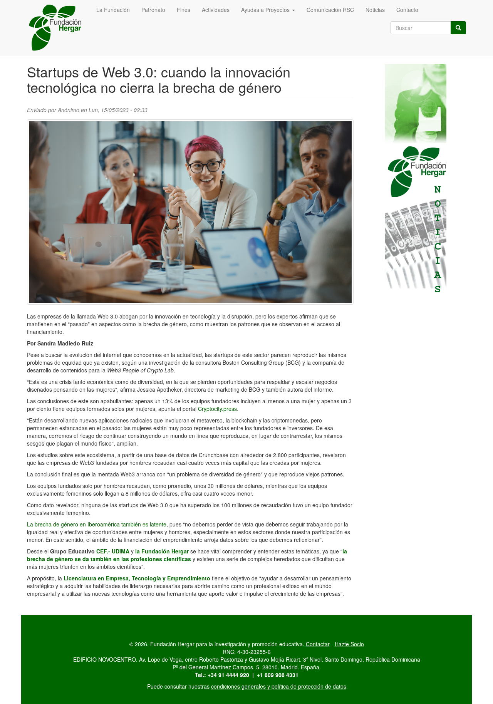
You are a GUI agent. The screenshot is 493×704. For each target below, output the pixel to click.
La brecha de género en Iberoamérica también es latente (96, 524)
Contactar (318, 644)
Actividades (216, 9)
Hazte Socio (349, 644)
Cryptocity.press (217, 408)
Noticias (375, 9)
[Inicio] (59, 28)
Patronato (153, 9)
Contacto (407, 9)
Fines (183, 9)
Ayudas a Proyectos (266, 9)
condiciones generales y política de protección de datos (278, 686)
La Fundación (113, 9)
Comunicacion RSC (330, 9)
